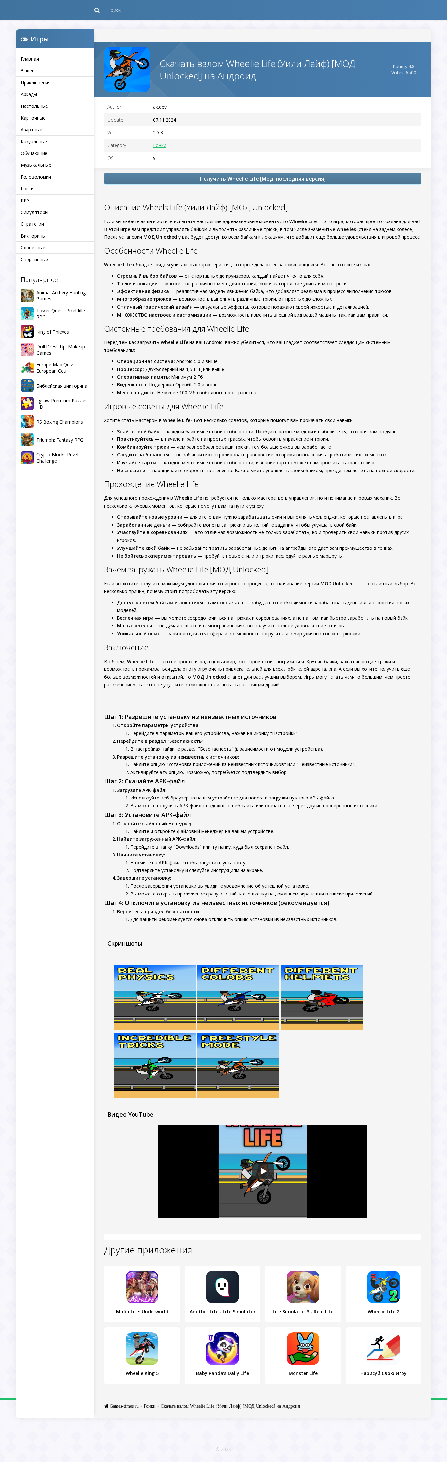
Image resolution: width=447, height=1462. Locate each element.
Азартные (31, 129)
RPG (25, 200)
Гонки (27, 188)
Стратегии (32, 224)
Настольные (34, 106)
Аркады (29, 94)
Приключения (36, 82)
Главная (30, 59)
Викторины (33, 236)
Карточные (33, 118)
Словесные (33, 247)
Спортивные (34, 259)
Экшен (28, 70)
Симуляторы (34, 212)
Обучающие (34, 153)
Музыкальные (36, 165)
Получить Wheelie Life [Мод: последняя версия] (263, 178)
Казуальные (34, 141)
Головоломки (36, 177)
